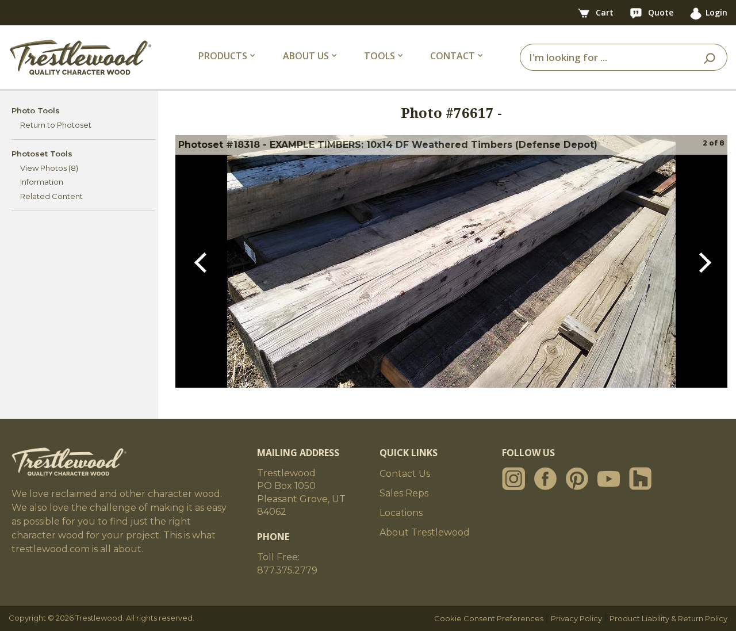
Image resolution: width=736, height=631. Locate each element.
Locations (401, 512)
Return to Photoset (55, 124)
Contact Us (404, 473)
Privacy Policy (576, 618)
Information (41, 181)
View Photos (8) (49, 168)
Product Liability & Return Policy (668, 618)
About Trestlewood (424, 532)
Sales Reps (403, 493)
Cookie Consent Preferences (488, 618)
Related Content (51, 196)
